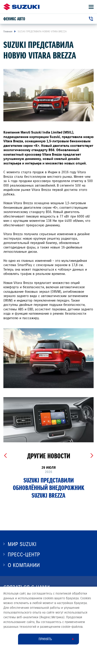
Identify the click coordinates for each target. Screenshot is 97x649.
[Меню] (91, 7)
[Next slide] (92, 456)
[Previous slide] (5, 456)
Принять (45, 639)
